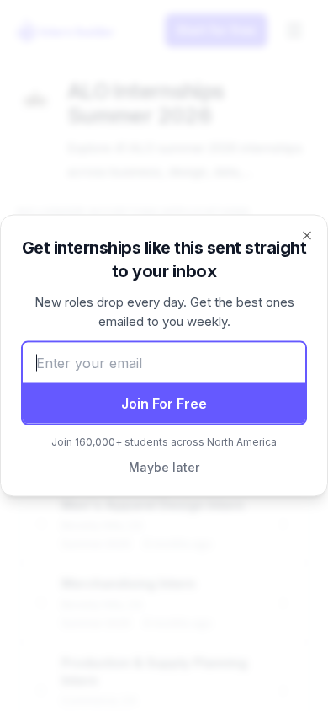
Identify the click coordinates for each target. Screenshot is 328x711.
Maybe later (164, 467)
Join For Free (164, 403)
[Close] (307, 236)
